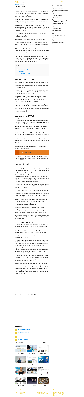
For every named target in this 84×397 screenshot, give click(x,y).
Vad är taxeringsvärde (23, 339)
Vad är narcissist (57, 30)
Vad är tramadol (45, 342)
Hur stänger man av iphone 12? (60, 23)
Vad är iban (20, 336)
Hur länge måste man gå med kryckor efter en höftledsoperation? (61, 21)
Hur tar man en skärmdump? (59, 33)
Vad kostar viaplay (57, 28)
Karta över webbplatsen (24, 394)
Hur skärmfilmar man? (58, 8)
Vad (68, 1)
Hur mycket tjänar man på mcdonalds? (61, 10)
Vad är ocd (56, 37)
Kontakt (21, 393)
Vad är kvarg (56, 25)
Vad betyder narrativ (58, 15)
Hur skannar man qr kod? (24, 332)
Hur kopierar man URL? (25, 73)
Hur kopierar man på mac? (24, 329)
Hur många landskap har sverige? (60, 40)
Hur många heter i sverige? (59, 42)
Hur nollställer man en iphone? (60, 35)
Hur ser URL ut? (22, 71)
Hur (65, 1)
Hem (62, 1)
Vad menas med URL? (23, 69)
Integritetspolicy (23, 392)
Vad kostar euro (57, 17)
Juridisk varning (23, 389)
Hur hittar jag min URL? (23, 67)
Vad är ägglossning (19, 342)
